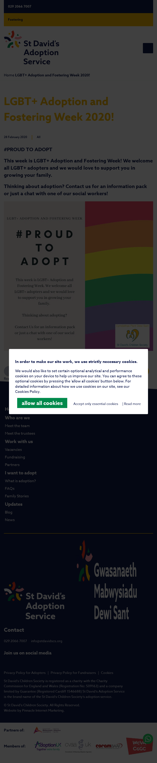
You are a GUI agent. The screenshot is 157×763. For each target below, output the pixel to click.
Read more (132, 403)
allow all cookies (42, 403)
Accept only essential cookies (95, 403)
